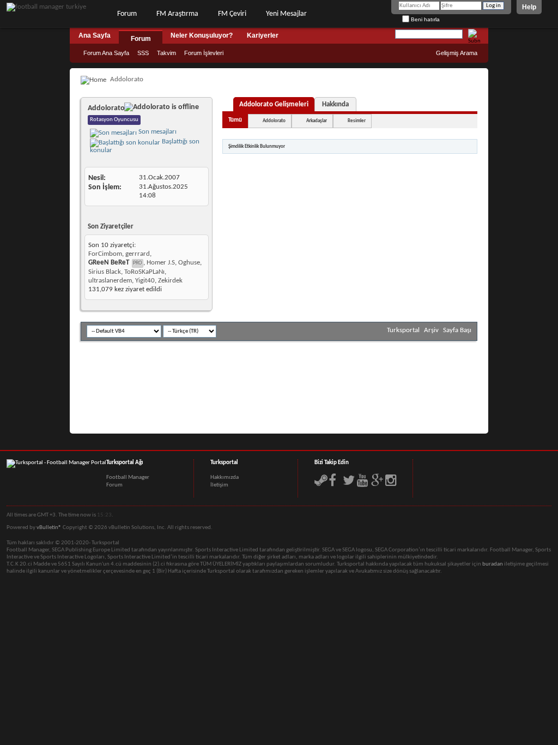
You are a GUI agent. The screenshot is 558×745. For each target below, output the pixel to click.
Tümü (235, 120)
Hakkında (335, 104)
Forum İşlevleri (203, 53)
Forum (127, 14)
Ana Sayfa (94, 35)
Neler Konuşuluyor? (202, 35)
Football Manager (127, 477)
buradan (492, 564)
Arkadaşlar (316, 120)
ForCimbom (105, 253)
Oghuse (189, 262)
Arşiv (431, 330)
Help (529, 7)
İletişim (219, 485)
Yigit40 (145, 280)
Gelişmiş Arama (456, 53)
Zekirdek (170, 280)
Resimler (357, 120)
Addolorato (274, 120)
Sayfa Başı (457, 330)
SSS (143, 53)
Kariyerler (262, 35)
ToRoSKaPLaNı (144, 271)
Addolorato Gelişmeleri (273, 104)
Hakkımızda (224, 477)
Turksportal (403, 330)
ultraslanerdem (110, 280)
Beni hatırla (424, 19)
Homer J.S (161, 262)
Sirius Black (104, 271)
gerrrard (137, 253)
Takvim (166, 53)
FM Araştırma (177, 14)
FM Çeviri (232, 14)
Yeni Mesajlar (286, 14)
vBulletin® (49, 528)
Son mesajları (157, 131)
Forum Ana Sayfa (106, 53)
